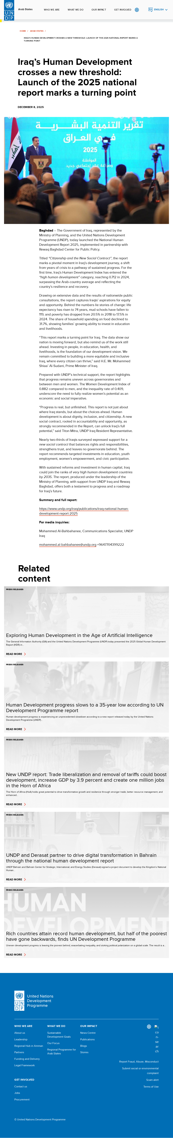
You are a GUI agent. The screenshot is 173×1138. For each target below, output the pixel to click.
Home (23, 31)
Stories (84, 1052)
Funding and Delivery (27, 1059)
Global (137, 10)
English (159, 9)
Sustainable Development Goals (59, 1034)
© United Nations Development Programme (40, 1119)
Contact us (20, 1086)
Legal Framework (24, 1065)
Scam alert (152, 1080)
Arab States (25, 9)
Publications (87, 1039)
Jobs (17, 1093)
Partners (19, 1052)
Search (144, 10)
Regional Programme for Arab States (61, 1051)
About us (19, 1033)
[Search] (157, 1039)
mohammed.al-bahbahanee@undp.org (67, 544)
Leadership (20, 1039)
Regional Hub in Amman (28, 1046)
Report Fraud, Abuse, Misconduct (139, 1062)
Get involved (122, 9)
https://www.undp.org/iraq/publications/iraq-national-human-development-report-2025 (84, 511)
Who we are (52, 9)
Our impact (99, 9)
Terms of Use (151, 1087)
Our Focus (53, 1043)
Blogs (83, 1046)
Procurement (22, 1099)
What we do (75, 9)
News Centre (88, 1033)
